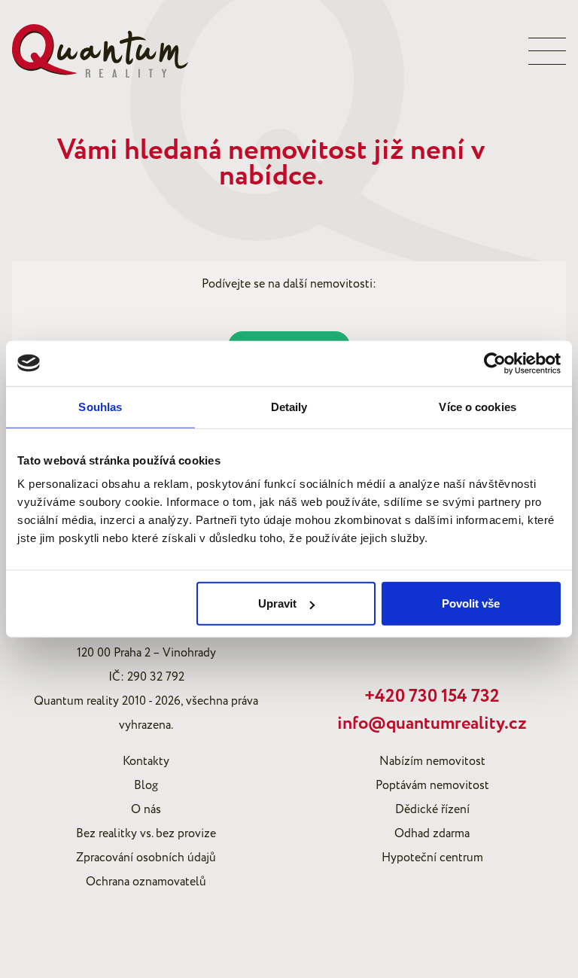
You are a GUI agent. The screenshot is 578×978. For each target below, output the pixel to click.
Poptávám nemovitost (432, 785)
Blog (146, 785)
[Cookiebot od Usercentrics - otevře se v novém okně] (495, 363)
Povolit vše (471, 603)
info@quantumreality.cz (432, 723)
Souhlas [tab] (100, 406)
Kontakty (146, 761)
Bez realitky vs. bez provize (146, 833)
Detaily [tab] (289, 406)
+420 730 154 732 (432, 696)
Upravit (277, 603)
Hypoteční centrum (432, 857)
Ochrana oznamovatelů (146, 881)
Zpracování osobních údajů (146, 857)
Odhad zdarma (432, 833)
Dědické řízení (432, 809)
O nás (146, 809)
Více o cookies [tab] (477, 406)
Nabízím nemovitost (432, 761)
